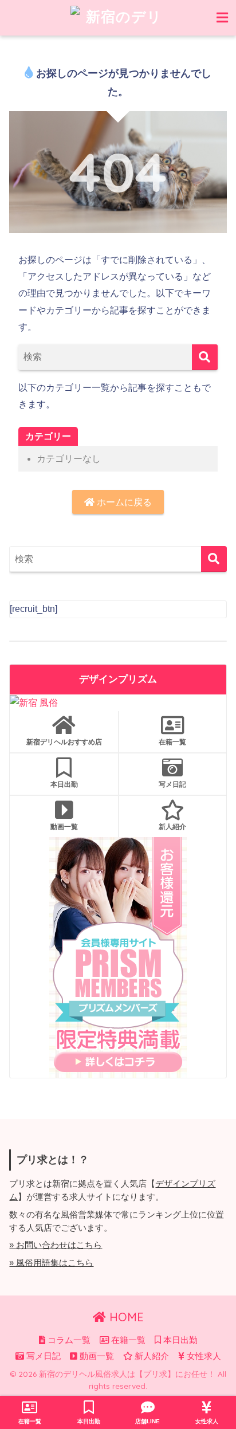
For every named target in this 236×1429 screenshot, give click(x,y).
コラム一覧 (68, 1340)
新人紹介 (172, 826)
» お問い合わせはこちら (55, 1245)
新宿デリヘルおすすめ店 (64, 741)
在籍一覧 (172, 741)
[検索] (205, 357)
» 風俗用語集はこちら (51, 1262)
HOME (125, 1317)
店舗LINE (147, 1421)
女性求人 (202, 1356)
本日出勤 (64, 784)
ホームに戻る (123, 502)
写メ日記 (172, 784)
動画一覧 (64, 826)
